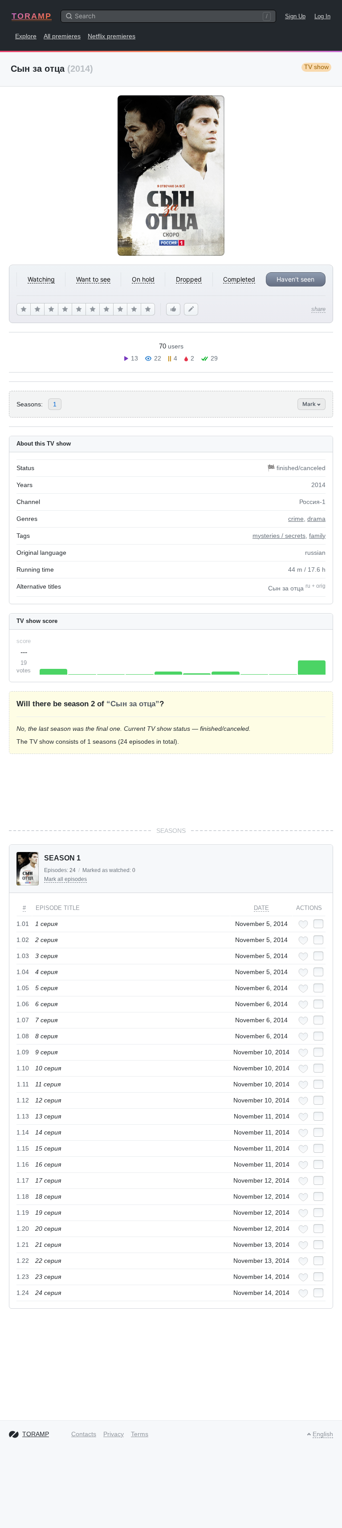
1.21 (22, 1244)
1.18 (22, 1196)
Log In (322, 16)
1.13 (22, 1116)
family (317, 535)
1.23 (22, 1276)
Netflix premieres (111, 36)
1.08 (22, 1036)
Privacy (113, 1434)
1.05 (22, 987)
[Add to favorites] (303, 924)
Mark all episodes (65, 879)
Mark (309, 404)
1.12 (22, 1100)
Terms (139, 1434)
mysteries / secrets (278, 535)
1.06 (22, 1004)
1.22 (22, 1260)
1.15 (22, 1148)
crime (296, 518)
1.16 (22, 1164)
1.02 (22, 939)
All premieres (62, 36)
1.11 (23, 1084)
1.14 (22, 1132)
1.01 (22, 923)
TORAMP (32, 16)
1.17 (22, 1180)
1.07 (22, 1020)
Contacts (83, 1434)
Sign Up (295, 16)
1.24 (22, 1292)
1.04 (22, 971)
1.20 (22, 1228)
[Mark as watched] (318, 923)
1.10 (22, 1068)
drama (316, 518)
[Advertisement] (171, 790)
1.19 (22, 1212)
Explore (26, 36)
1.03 (22, 955)
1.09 (22, 1052)
